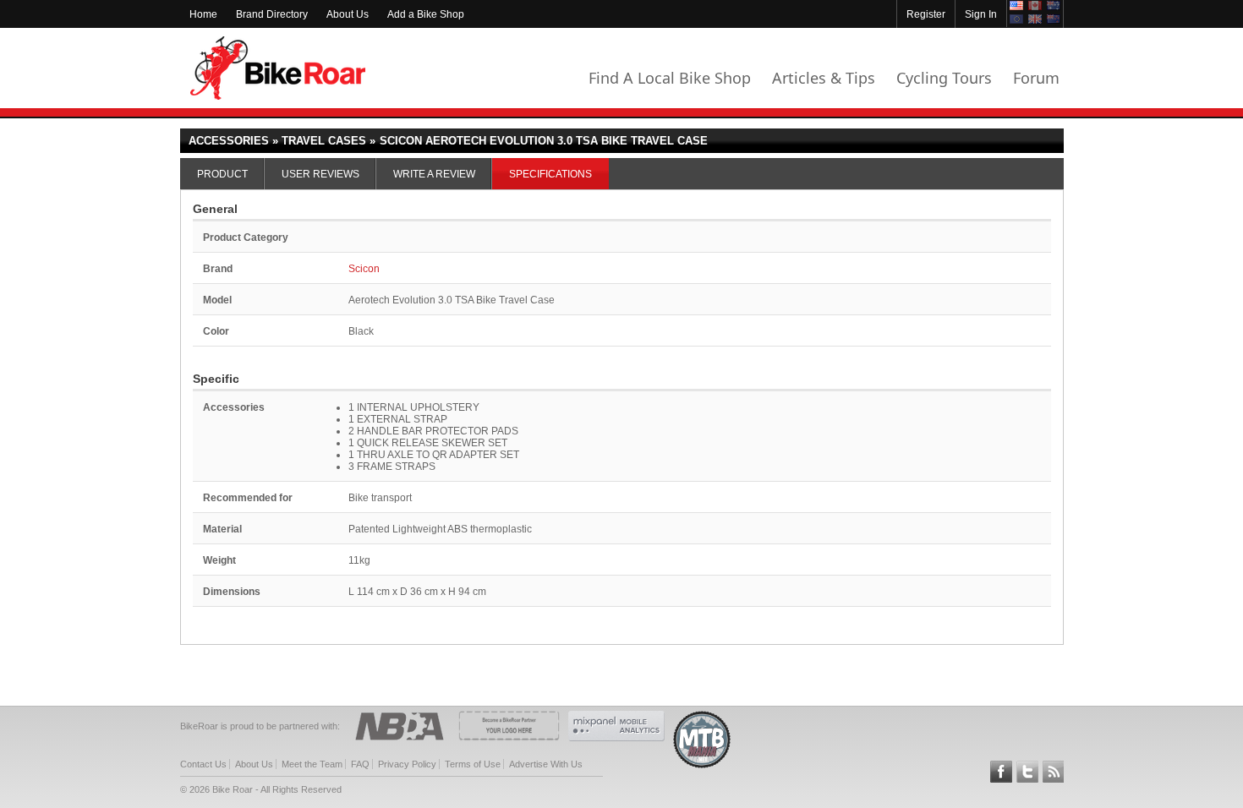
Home (203, 14)
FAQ (360, 764)
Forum (1036, 78)
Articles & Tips (823, 78)
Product (222, 174)
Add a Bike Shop (425, 14)
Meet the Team (312, 764)
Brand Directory (272, 14)
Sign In (981, 14)
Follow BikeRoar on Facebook (1001, 772)
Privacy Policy (407, 764)
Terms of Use (473, 764)
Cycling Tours (944, 78)
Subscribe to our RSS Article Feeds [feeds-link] (1054, 772)
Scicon (364, 269)
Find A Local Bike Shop (670, 78)
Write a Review (434, 174)
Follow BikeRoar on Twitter (1027, 772)
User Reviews (320, 174)
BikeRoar (277, 68)
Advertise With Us (546, 764)
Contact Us (203, 764)
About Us (347, 14)
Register (925, 14)
